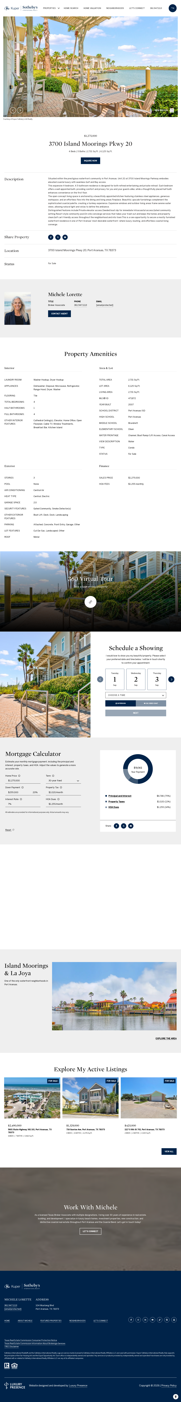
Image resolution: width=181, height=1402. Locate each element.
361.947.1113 (156, 8)
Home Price (11, 776)
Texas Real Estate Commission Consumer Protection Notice (30, 1340)
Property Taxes (117, 801)
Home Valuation (92, 8)
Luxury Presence (78, 1385)
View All (169, 1151)
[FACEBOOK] (131, 1319)
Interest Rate (12, 799)
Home (7, 1321)
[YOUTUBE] (152, 1319)
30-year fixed (55, 780)
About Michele (25, 1321)
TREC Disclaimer (11, 1346)
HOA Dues (51, 799)
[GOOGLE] (166, 1319)
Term (48, 776)
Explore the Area (166, 1038)
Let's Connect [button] (90, 1231)
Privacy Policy (169, 1385)
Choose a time (116, 695)
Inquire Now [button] (90, 161)
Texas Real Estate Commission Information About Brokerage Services (34, 1343)
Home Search (71, 8)
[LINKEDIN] (145, 1319)
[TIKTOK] (159, 1319)
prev (13, 110)
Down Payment (12, 787)
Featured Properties (50, 1321)
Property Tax (52, 787)
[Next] (171, 679)
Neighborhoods (115, 8)
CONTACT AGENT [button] (59, 314)
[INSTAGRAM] (138, 1319)
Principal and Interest (120, 796)
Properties (49, 8)
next (20, 110)
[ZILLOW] (174, 1319)
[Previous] (100, 679)
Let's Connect (101, 1321)
